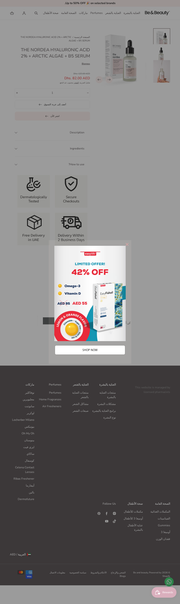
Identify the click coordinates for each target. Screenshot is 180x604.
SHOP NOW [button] (90, 350)
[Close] (127, 244)
